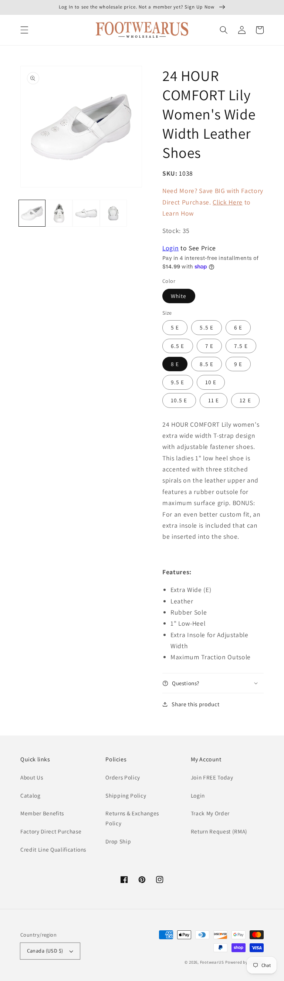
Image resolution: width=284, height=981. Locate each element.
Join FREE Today (212, 777)
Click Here (228, 202)
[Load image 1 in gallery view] (31, 213)
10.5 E (179, 400)
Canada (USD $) (45, 950)
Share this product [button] (195, 704)
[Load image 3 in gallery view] (85, 213)
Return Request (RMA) (219, 831)
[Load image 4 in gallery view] (113, 213)
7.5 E (241, 345)
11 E (213, 400)
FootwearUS (212, 962)
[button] (24, 30)
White (179, 296)
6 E (238, 327)
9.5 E (178, 382)
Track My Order (210, 813)
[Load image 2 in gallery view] (58, 213)
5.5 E (206, 327)
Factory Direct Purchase (50, 831)
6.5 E (178, 345)
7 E (209, 345)
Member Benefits (42, 813)
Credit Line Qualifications (53, 849)
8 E (175, 364)
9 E (238, 364)
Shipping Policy (125, 795)
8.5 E (206, 364)
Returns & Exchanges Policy (132, 818)
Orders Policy (122, 777)
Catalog (30, 795)
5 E (175, 327)
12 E (245, 400)
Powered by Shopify (244, 962)
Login (170, 248)
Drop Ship (118, 841)
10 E (210, 382)
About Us (31, 777)
